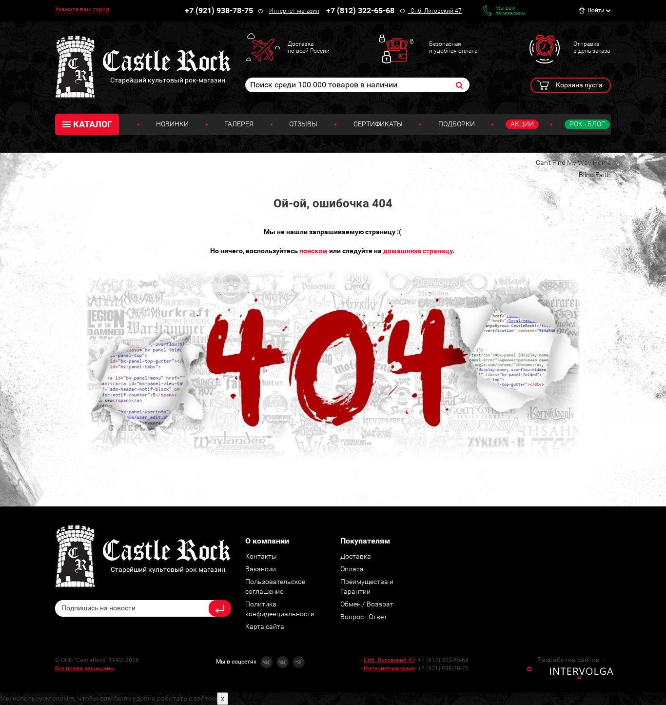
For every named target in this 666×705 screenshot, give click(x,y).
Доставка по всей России (309, 47)
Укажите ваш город (82, 9)
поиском (313, 251)
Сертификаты (378, 124)
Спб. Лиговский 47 (436, 10)
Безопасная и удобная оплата (453, 47)
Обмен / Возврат (366, 604)
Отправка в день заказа (591, 47)
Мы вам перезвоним (510, 10)
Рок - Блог (587, 124)
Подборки (456, 124)
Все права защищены (85, 668)
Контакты (261, 556)
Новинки (172, 124)
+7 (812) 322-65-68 (360, 10)
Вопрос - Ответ (363, 617)
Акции (522, 124)
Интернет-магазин (294, 10)
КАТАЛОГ (92, 124)
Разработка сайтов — (572, 660)
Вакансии (260, 569)
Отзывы (303, 124)
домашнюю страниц (416, 251)
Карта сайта (264, 626)
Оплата (352, 569)
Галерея (239, 124)
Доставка (355, 556)
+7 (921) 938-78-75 (219, 10)
